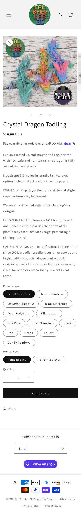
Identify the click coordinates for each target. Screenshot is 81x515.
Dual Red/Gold (19, 313)
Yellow (49, 333)
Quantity (8, 369)
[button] (8, 14)
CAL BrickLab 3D (24, 499)
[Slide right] (50, 115)
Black (68, 323)
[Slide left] (31, 115)
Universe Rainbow (21, 304)
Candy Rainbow (19, 342)
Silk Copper (49, 313)
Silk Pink (14, 323)
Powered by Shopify (44, 499)
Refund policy (67, 499)
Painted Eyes (17, 360)
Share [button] (12, 408)
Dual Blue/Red (42, 323)
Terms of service (52, 505)
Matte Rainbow (52, 294)
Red (10, 333)
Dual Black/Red (56, 304)
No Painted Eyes (49, 360)
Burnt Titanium (19, 294)
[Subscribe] (62, 449)
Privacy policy (31, 505)
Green (28, 333)
